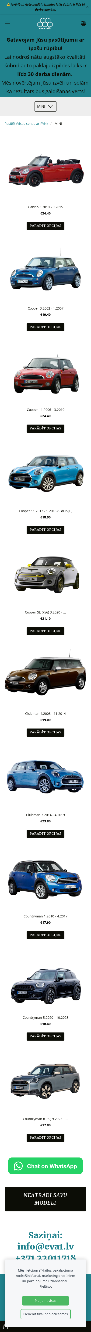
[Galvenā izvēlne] (7, 23)
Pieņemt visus (45, 1300)
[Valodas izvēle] (83, 23)
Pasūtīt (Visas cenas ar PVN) (26, 123)
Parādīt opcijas (45, 226)
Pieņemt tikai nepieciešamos (45, 1314)
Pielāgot (45, 1286)
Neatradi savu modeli (45, 1199)
